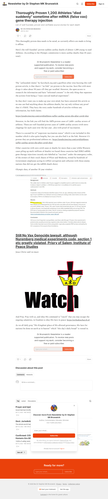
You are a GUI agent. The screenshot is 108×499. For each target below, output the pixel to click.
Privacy (58, 484)
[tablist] (25, 375)
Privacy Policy (70, 442)
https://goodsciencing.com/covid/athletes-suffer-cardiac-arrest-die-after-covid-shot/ (52, 141)
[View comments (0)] (25, 36)
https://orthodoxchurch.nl (78, 320)
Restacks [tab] (29, 375)
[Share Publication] (82, 4)
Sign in (101, 4)
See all (19, 452)
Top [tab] (18, 401)
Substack (43, 495)
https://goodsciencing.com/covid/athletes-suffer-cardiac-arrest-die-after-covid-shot (52, 116)
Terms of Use (64, 440)
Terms (65, 484)
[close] (74, 405)
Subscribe (90, 4)
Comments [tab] (20, 375)
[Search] (77, 4)
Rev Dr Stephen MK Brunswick (30, 29)
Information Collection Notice (53, 442)
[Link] (12, 241)
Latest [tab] (23, 401)
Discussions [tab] (32, 401)
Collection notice (74, 484)
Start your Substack (48, 489)
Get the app (64, 489)
